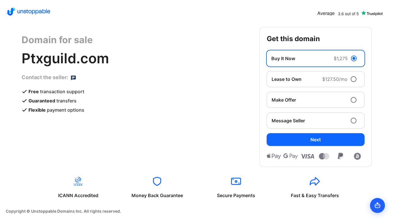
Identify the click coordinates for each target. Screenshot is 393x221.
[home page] (28, 11)
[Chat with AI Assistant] (377, 205)
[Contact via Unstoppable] (73, 77)
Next (315, 139)
